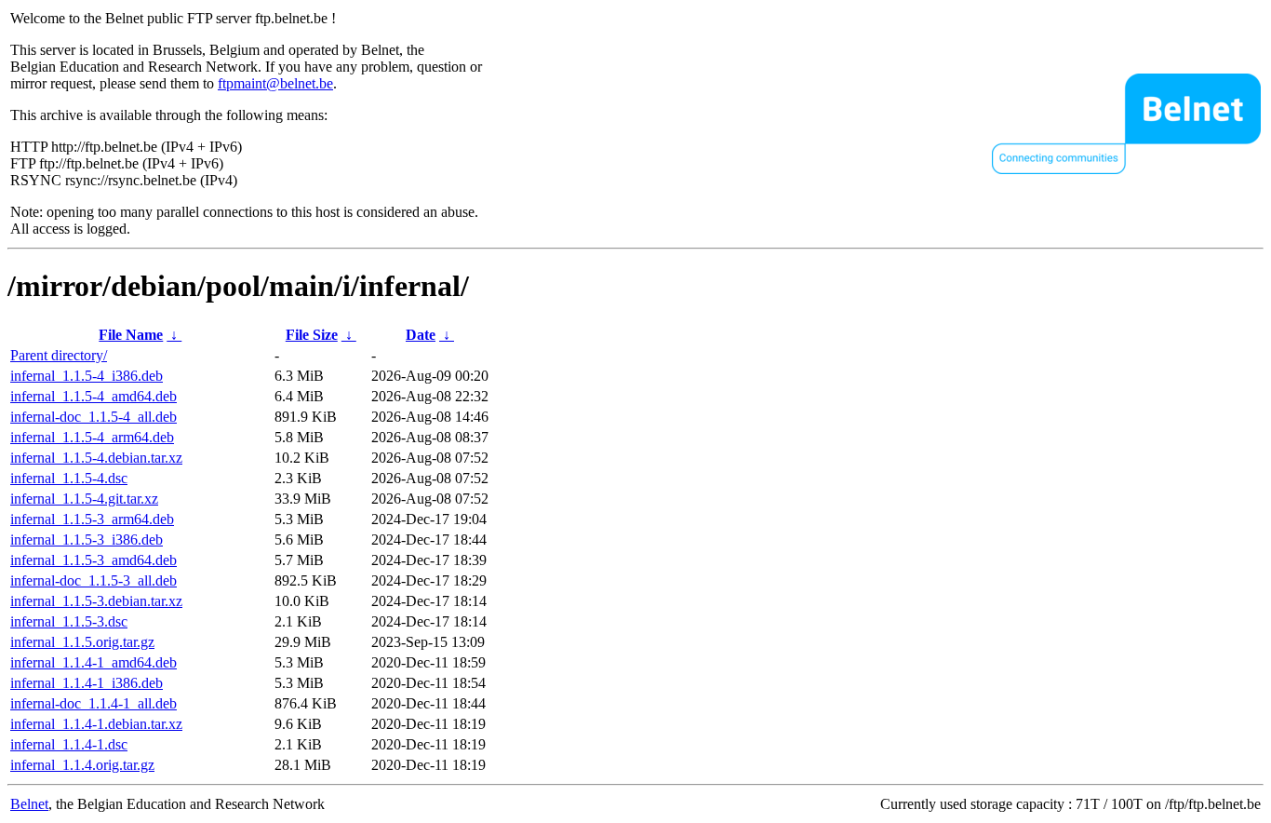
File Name (131, 335)
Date (420, 335)
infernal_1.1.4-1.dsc (68, 744)
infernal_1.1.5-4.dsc (68, 478)
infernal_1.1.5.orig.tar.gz (82, 642)
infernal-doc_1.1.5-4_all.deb (93, 417)
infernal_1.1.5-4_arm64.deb (92, 437)
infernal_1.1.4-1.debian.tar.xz (96, 724)
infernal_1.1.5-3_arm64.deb (92, 519)
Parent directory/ (58, 355)
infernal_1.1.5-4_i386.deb (86, 376)
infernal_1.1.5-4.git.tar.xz (84, 498)
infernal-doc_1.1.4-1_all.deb (93, 703)
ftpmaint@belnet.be (275, 83)
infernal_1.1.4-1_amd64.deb (93, 662)
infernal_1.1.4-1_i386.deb (86, 683)
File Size (312, 335)
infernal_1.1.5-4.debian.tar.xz (96, 457)
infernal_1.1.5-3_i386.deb (86, 539)
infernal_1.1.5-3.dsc (68, 621)
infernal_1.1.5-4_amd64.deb (93, 396)
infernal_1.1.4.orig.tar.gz (82, 765)
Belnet (29, 804)
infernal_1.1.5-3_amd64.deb (93, 560)
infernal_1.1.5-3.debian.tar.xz (96, 601)
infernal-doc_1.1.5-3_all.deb (93, 580)
